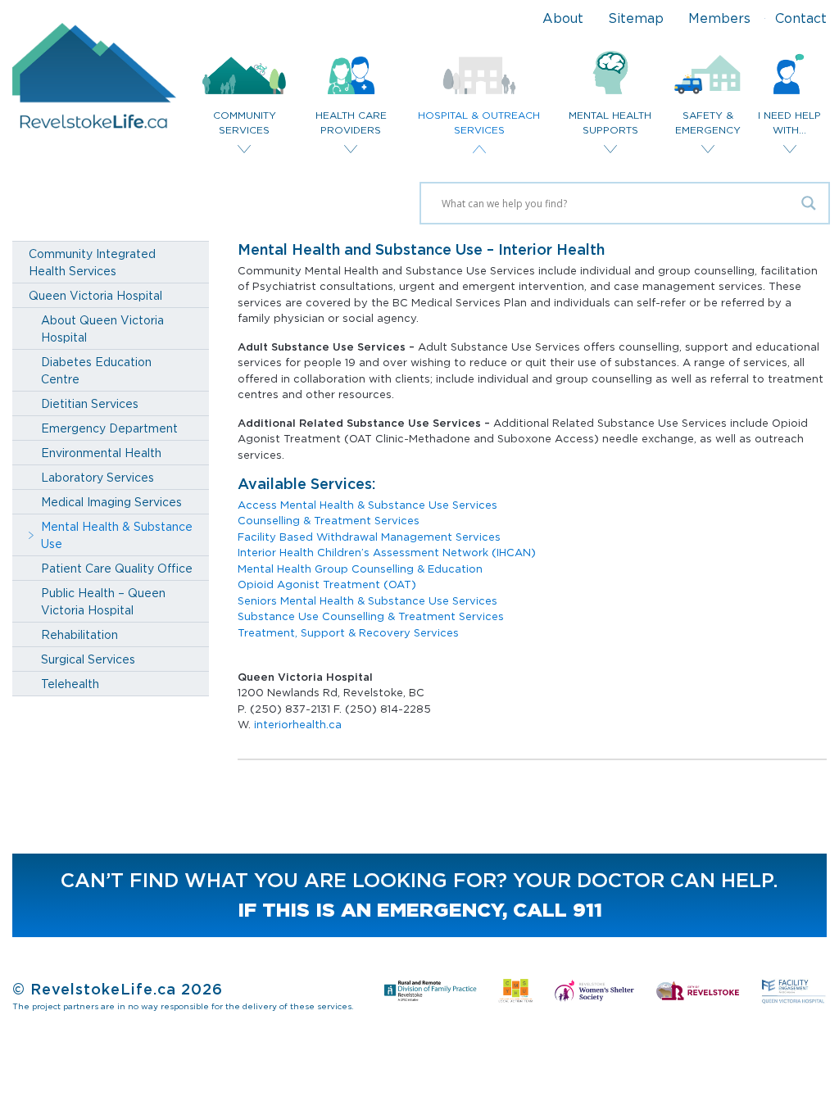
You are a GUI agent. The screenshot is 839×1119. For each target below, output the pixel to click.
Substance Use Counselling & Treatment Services (371, 616)
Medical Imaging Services (111, 502)
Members (719, 18)
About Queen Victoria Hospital (102, 328)
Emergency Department (109, 428)
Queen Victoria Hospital (95, 295)
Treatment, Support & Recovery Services (348, 632)
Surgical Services (88, 659)
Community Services (244, 122)
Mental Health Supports (610, 122)
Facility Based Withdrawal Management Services (369, 536)
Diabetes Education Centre (96, 370)
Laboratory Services (97, 477)
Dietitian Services (89, 403)
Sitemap (636, 18)
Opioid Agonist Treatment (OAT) (327, 584)
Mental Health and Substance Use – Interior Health (421, 249)
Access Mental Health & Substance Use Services (367, 504)
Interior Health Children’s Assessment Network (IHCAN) (387, 552)
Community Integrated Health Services (92, 262)
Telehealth (70, 684)
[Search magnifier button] (808, 203)
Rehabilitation (79, 634)
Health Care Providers (351, 122)
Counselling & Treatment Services (329, 520)
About (562, 18)
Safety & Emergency (708, 122)
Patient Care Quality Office (117, 568)
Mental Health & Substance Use (117, 534)
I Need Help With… (789, 122)
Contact (801, 18)
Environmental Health (101, 453)
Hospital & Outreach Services (479, 122)
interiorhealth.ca (298, 724)
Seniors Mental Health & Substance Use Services (367, 600)
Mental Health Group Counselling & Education (360, 568)
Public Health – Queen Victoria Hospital (103, 601)
